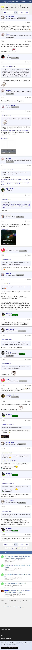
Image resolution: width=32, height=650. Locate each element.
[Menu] (2, 1)
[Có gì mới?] (27, 1)
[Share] (25, 23)
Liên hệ (2, 635)
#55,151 (29, 319)
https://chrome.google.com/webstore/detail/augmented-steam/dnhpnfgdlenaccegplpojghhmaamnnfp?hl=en (16, 182)
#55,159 (29, 507)
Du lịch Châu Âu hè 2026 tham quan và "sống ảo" (18, 575)
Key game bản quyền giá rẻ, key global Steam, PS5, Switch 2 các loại (18, 591)
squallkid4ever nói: (7, 424)
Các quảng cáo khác (17, 560)
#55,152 (29, 335)
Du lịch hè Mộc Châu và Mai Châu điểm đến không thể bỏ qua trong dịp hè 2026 (17, 557)
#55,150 (29, 279)
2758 (15, 12)
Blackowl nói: (5, 115)
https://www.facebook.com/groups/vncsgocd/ (14, 130)
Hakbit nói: (5, 284)
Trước (6, 12)
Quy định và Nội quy (6, 638)
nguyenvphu (8, 560)
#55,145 (29, 111)
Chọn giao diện (6, 629)
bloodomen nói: (6, 339)
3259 (22, 12)
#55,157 (29, 448)
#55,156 (29, 420)
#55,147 (29, 195)
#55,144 (29, 97)
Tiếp (26, 12)
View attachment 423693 (9, 461)
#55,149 (29, 255)
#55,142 (29, 41)
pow (3, 9)
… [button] (12, 12)
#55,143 (29, 62)
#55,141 (29, 22)
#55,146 (29, 165)
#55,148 (29, 221)
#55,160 (29, 534)
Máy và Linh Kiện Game (19, 594)
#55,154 (29, 385)
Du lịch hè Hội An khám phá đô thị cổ (15, 583)
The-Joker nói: (5, 199)
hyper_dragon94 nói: (7, 66)
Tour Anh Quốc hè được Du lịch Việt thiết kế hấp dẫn (17, 566)
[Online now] (4, 251)
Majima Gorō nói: (6, 169)
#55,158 (29, 479)
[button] (16, 632)
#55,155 (29, 401)
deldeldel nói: (5, 259)
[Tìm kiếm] (30, 1)
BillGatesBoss (8, 594)
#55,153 (29, 359)
